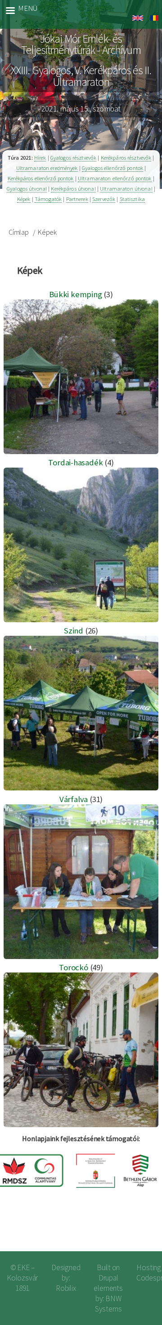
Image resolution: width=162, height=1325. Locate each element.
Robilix (66, 1288)
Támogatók (48, 199)
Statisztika (132, 199)
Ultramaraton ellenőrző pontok (115, 178)
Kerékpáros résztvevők (126, 157)
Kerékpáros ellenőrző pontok (40, 178)
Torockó (73, 967)
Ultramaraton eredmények (47, 168)
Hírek (40, 157)
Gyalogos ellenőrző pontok (112, 168)
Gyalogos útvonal (27, 188)
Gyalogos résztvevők (73, 157)
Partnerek (77, 199)
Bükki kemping (75, 294)
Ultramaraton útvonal (126, 188)
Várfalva (73, 799)
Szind (73, 630)
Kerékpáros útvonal (73, 188)
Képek (24, 199)
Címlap (19, 232)
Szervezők (103, 199)
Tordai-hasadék (75, 462)
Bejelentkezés (125, 1229)
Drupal (108, 1278)
